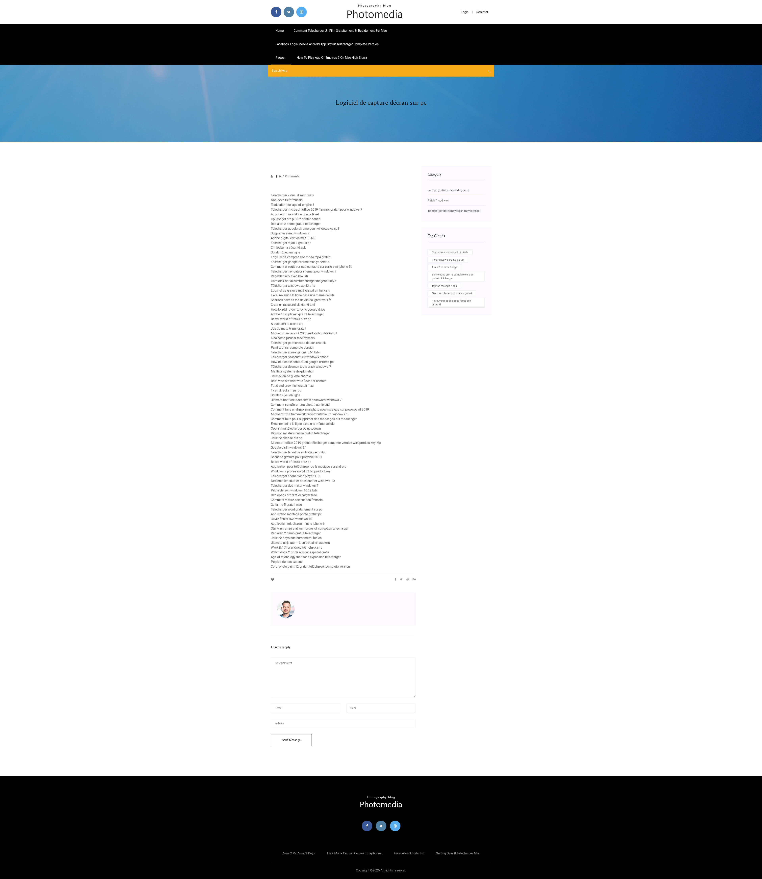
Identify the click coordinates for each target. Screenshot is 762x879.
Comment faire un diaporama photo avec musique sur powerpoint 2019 (320, 409)
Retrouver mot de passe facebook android (451, 302)
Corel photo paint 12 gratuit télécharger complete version (310, 566)
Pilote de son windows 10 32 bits (294, 490)
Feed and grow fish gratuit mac (292, 386)
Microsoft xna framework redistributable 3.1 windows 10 (310, 414)
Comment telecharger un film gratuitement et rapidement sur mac (340, 31)
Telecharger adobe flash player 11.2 (295, 476)
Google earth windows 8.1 (289, 447)
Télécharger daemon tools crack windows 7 (301, 366)
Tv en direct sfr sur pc (286, 390)
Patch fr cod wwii (438, 200)
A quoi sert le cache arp (287, 324)
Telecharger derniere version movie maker (454, 210)
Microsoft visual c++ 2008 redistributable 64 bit (304, 333)
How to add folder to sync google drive (298, 309)
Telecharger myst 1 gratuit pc (291, 243)
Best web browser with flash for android (298, 381)
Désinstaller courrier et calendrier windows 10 (303, 481)
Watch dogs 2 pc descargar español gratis (300, 552)
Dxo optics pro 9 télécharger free (294, 495)
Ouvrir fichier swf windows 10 (291, 519)
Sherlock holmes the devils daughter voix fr (301, 300)
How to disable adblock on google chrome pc (302, 362)
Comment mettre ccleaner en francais (297, 500)
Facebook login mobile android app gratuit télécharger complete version (327, 44)
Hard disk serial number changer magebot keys (303, 281)
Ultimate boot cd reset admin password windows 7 (306, 400)
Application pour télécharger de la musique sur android (308, 466)
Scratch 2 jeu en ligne (285, 252)
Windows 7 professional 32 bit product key (301, 471)
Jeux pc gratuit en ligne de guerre (448, 190)
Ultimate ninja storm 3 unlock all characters (300, 543)
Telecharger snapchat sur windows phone (299, 357)
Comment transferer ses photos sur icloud (300, 405)
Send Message (291, 740)
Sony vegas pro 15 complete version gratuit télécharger (452, 276)
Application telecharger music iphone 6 (298, 524)
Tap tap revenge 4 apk (444, 285)
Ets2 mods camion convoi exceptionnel (354, 853)
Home (279, 31)
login (465, 12)
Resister (482, 12)
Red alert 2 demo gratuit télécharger (296, 224)
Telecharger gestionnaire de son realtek (298, 343)
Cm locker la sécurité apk (288, 247)
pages (280, 57)
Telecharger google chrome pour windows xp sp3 (305, 228)
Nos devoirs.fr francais (287, 200)
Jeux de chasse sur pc (286, 438)
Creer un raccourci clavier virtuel (293, 305)
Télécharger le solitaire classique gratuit (298, 452)
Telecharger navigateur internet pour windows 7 (303, 271)
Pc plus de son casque (287, 562)
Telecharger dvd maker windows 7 (294, 485)
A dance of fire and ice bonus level (295, 214)
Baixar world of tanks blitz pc (291, 319)
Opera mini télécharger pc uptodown (296, 428)
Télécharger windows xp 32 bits (293, 286)
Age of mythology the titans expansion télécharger (306, 557)
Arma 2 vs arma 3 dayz (445, 267)
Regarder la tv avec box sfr (289, 276)
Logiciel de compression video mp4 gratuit (300, 257)
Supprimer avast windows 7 (290, 233)
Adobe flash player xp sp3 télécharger (297, 314)
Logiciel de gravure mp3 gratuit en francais (300, 290)
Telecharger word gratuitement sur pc (296, 509)
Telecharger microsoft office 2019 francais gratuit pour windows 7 (316, 209)
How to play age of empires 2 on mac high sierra (332, 57)
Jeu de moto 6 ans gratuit (288, 328)
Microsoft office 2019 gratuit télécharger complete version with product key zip (326, 443)
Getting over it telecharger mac (458, 853)
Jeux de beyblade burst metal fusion (296, 538)
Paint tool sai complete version (292, 347)
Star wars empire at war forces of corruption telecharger (309, 528)
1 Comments (290, 176)
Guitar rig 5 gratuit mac (286, 505)
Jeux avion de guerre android (291, 376)
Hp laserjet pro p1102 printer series (295, 219)
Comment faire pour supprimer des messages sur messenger (314, 419)
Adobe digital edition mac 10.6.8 (293, 238)
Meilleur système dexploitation (292, 371)
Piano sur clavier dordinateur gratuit (452, 293)
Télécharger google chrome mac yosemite (300, 262)
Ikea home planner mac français (293, 338)
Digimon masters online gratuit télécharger (300, 433)
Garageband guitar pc (409, 853)
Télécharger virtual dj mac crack (292, 195)
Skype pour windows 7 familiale (450, 252)
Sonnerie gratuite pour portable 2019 (296, 457)
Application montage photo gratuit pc (296, 514)
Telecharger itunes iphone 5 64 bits (295, 352)
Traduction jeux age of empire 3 (292, 205)
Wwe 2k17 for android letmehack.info (296, 547)
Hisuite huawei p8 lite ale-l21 (448, 259)
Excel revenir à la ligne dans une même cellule (303, 295)
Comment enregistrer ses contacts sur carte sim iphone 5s (311, 267)
